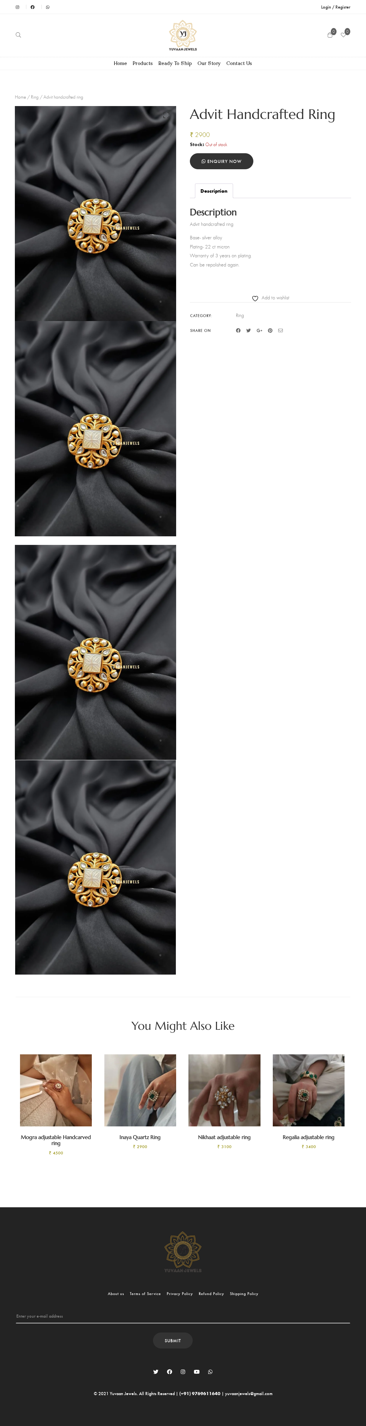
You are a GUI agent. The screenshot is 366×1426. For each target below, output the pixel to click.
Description (214, 190)
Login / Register (335, 7)
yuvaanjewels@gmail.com (248, 1393)
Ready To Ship (175, 63)
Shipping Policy (244, 1293)
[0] (343, 35)
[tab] (214, 191)
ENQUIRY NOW (224, 161)
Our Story (209, 63)
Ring (35, 97)
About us (116, 1293)
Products (143, 63)
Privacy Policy (180, 1293)
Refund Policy (211, 1293)
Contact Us (239, 63)
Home (120, 63)
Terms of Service (145, 1293)
